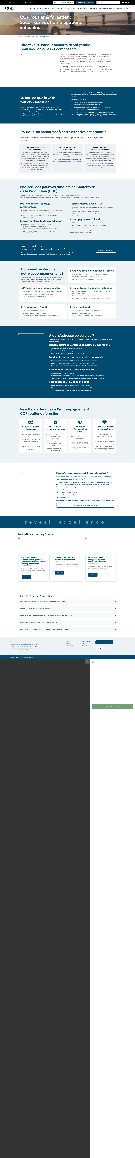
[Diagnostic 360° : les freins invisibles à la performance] (67, 547)
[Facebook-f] (104, 648)
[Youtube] (100, 648)
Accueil (20, 36)
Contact (126, 8)
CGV (82, 647)
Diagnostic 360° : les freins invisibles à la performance (65, 558)
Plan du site (68, 641)
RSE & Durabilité (93, 8)
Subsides (68, 643)
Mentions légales (85, 641)
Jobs (67, 649)
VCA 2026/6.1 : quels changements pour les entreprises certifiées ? (97, 559)
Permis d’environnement (105, 8)
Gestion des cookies (86, 645)
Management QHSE (42, 8)
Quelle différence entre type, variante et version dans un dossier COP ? (45, 615)
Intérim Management (69, 8)
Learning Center (117, 8)
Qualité (36, 36)
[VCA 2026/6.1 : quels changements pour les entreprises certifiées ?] (101, 547)
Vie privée (83, 643)
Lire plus (26, 577)
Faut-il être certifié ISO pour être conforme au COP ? (38, 622)
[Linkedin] (96, 648)
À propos (31, 8)
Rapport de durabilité (71, 647)
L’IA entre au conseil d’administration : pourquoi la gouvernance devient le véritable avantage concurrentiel (33, 560)
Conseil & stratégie (55, 8)
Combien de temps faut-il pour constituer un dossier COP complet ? (44, 629)
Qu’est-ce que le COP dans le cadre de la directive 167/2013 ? (42, 601)
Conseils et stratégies (27, 565)
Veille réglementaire (81, 8)
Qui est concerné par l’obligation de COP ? (35, 608)
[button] (68, 601)
